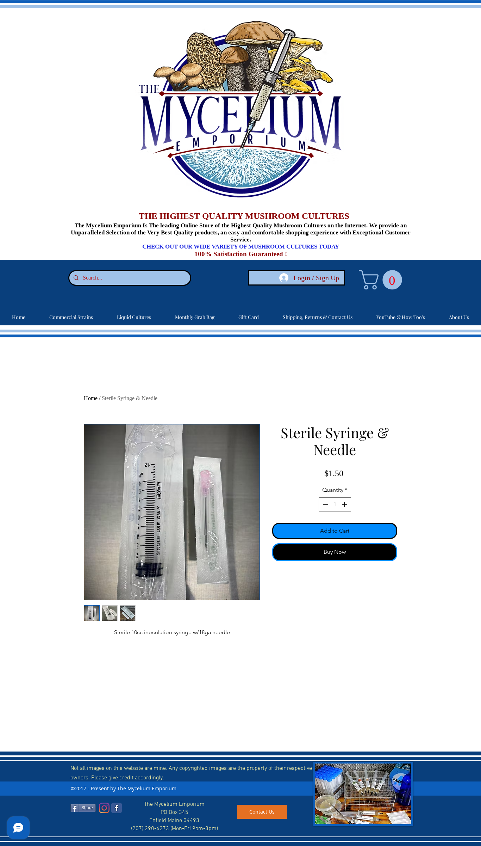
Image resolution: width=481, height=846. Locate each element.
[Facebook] (116, 808)
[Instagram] (104, 808)
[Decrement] (325, 504)
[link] (383, 279)
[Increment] (345, 504)
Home (91, 398)
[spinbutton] (335, 504)
